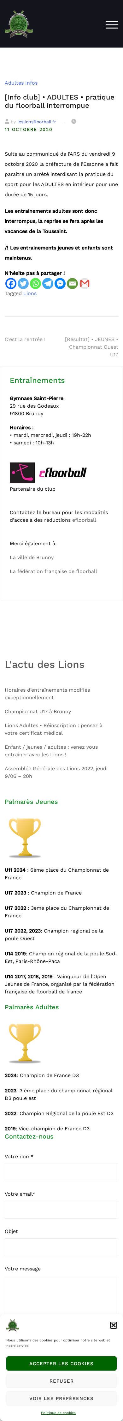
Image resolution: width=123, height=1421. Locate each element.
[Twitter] (23, 283)
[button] (113, 1325)
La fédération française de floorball (53, 571)
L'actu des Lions (45, 664)
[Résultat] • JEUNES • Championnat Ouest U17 (91, 347)
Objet (11, 1231)
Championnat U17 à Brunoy (38, 711)
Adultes (14, 83)
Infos (31, 83)
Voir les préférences (61, 1398)
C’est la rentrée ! (25, 339)
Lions (30, 293)
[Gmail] (84, 283)
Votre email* (20, 1194)
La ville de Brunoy (32, 557)
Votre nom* (19, 1156)
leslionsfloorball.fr (36, 121)
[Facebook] (10, 283)
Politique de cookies (58, 1413)
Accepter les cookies (61, 1363)
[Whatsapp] (35, 283)
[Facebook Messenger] (60, 283)
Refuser (62, 1381)
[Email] (72, 283)
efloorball (84, 520)
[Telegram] (47, 283)
